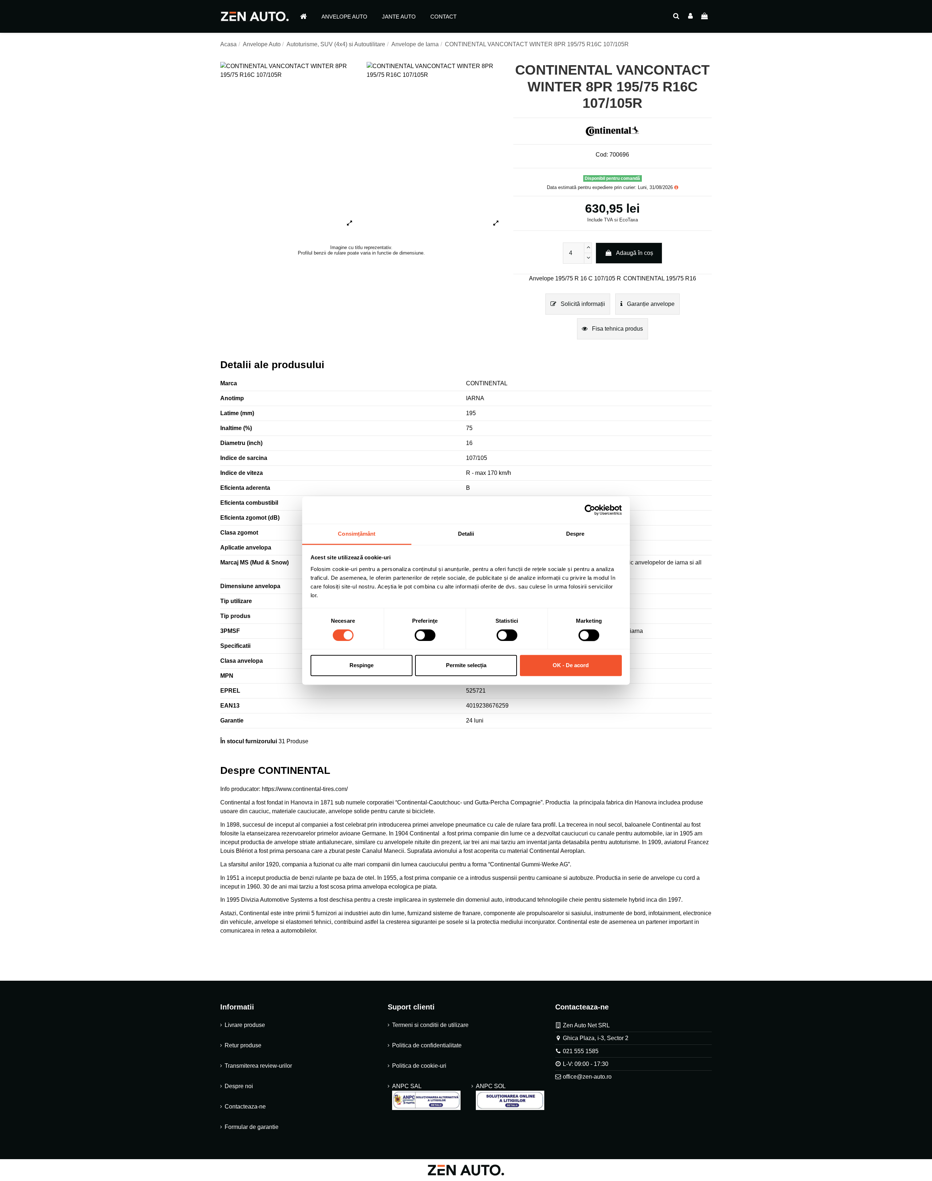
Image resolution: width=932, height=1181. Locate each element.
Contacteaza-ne (245, 1106)
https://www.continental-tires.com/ (305, 789)
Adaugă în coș (634, 253)
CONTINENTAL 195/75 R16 (659, 278)
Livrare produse (245, 1025)
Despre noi (239, 1086)
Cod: (602, 154)
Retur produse (243, 1045)
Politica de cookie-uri (419, 1066)
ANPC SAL (406, 1086)
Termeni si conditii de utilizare (430, 1025)
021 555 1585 (581, 1051)
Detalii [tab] (466, 534)
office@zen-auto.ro (587, 1077)
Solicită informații (582, 304)
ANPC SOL (490, 1086)
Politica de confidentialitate (427, 1045)
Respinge (362, 665)
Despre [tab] (575, 534)
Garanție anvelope (650, 304)
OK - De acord (571, 665)
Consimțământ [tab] (356, 534)
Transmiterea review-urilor (258, 1066)
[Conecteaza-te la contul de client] (690, 16)
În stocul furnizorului (248, 741)
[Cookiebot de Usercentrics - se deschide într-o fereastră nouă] (590, 509)
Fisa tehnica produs (617, 329)
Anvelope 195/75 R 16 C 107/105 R (575, 278)
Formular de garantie (252, 1127)
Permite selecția (466, 665)
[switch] (425, 635)
